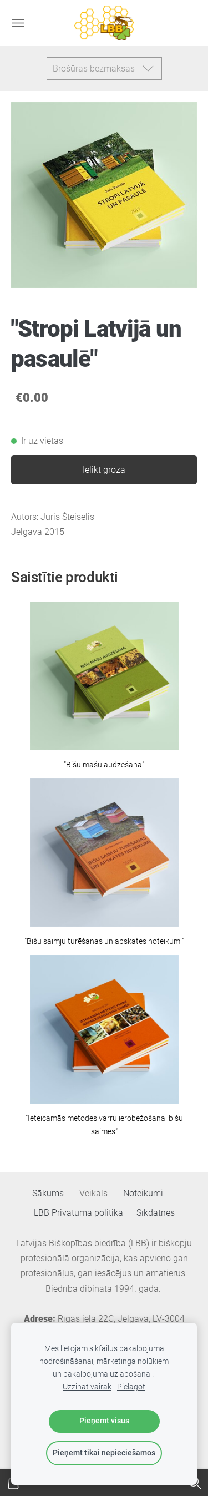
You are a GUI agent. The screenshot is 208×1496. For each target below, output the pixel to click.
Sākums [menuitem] (48, 1193)
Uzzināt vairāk (87, 1387)
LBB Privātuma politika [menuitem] (78, 1212)
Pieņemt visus (104, 1421)
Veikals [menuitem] (93, 1193)
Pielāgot (131, 1387)
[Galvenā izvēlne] (18, 23)
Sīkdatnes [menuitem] (155, 1212)
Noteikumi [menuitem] (143, 1193)
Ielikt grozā (104, 469)
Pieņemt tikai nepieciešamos (104, 1453)
